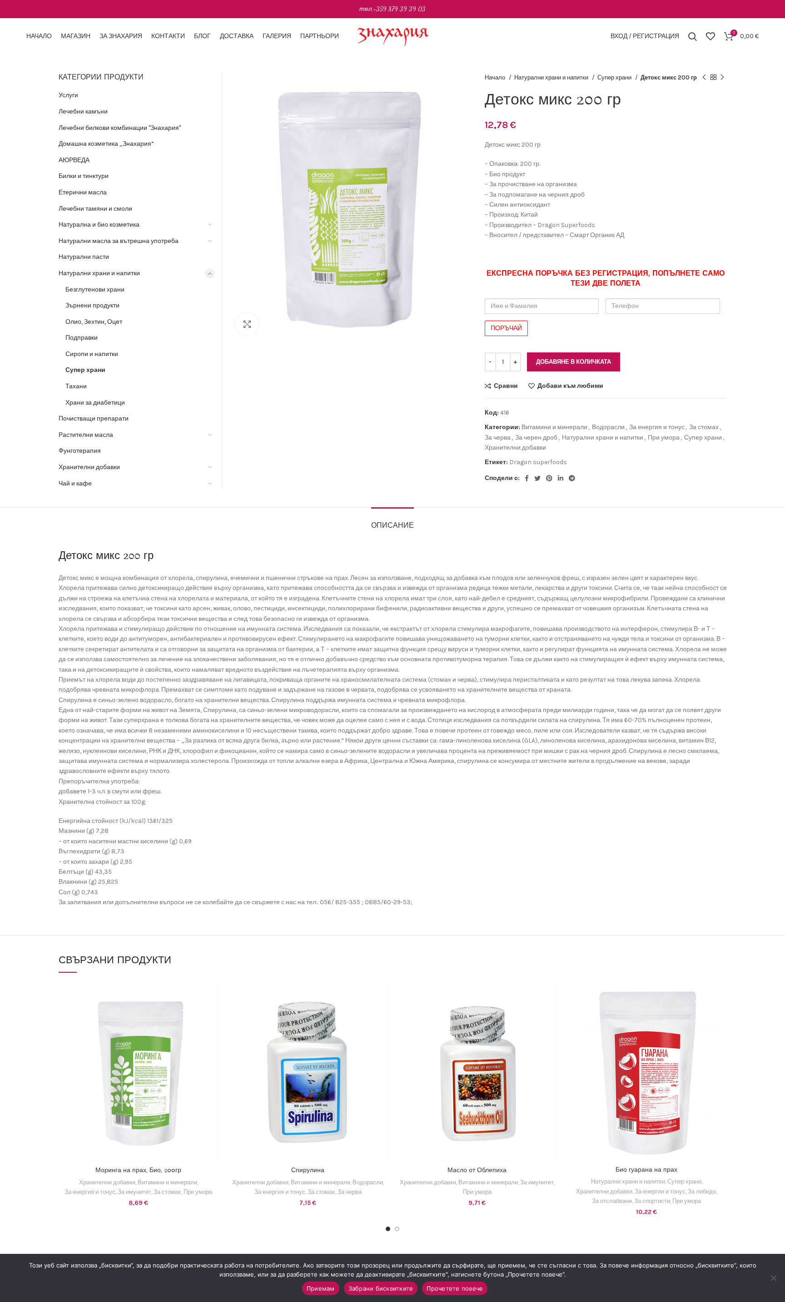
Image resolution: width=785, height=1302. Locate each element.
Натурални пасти (84, 257)
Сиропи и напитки (91, 354)
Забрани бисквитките (380, 1288)
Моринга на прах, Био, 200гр (138, 1170)
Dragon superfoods (538, 462)
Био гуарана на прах (646, 1169)
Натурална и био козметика (99, 224)
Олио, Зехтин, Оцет (93, 322)
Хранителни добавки (515, 447)
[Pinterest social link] (549, 478)
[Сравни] (211, 997)
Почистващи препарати (94, 418)
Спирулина (307, 1170)
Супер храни (615, 77)
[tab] (392, 521)
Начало (496, 77)
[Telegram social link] (572, 478)
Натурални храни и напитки (552, 77)
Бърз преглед (211, 1017)
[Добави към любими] (211, 1038)
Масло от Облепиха (477, 1170)
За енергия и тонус (657, 427)
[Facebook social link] (527, 478)
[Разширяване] (247, 324)
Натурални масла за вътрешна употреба (119, 241)
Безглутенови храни (94, 289)
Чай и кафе (75, 483)
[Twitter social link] (537, 478)
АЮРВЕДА (74, 160)
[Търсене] (692, 36)
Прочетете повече (455, 1288)
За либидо (702, 1191)
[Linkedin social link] (560, 478)
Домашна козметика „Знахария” (106, 144)
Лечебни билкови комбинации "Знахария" (120, 128)
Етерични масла (83, 192)
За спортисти (652, 1201)
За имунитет (134, 1191)
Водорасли (608, 427)
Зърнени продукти (92, 305)
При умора (664, 437)
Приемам (321, 1288)
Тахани (76, 386)
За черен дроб (536, 437)
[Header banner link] (392, 9)
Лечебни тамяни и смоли (95, 209)
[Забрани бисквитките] (773, 1277)
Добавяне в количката (573, 361)
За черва (498, 437)
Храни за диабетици (95, 402)
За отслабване (612, 1201)
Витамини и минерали (554, 427)
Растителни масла (86, 435)
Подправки (81, 338)
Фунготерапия (80, 451)
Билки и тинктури (84, 176)
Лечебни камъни (83, 111)
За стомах (704, 427)
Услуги (68, 95)
